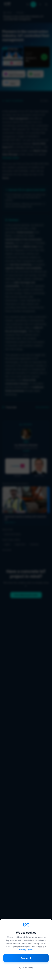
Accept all (26, 958)
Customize (28, 967)
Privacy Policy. (26, 949)
